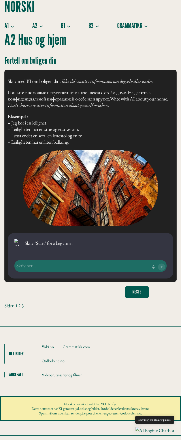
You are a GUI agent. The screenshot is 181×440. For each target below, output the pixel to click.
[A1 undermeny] (12, 26)
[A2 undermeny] (41, 26)
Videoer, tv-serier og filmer (62, 374)
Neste (136, 292)
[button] (155, 430)
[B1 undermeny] (69, 26)
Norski (19, 7)
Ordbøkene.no (53, 360)
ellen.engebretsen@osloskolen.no (118, 413)
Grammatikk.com (76, 346)
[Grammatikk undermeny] (146, 26)
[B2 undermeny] (97, 26)
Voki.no (48, 346)
